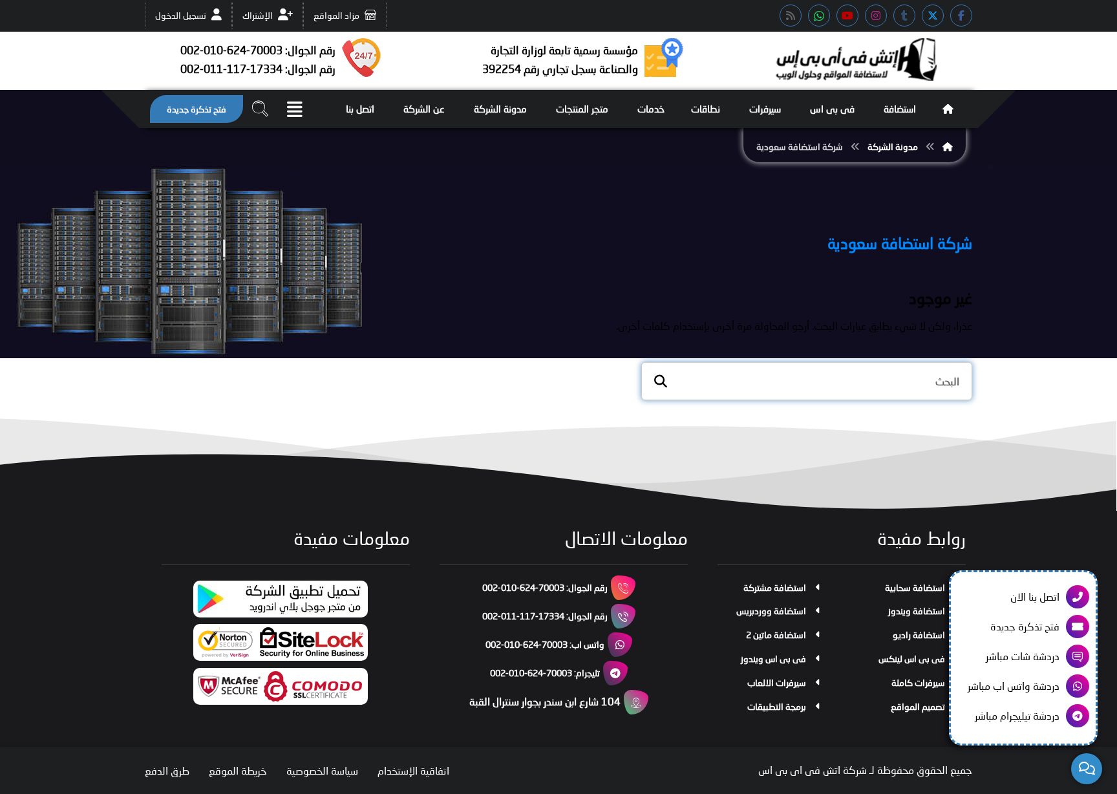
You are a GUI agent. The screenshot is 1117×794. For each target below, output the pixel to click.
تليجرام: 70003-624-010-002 (545, 672)
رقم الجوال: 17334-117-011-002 (545, 615)
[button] (961, 16)
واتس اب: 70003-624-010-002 (544, 644)
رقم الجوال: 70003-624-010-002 (545, 587)
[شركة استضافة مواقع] (856, 59)
